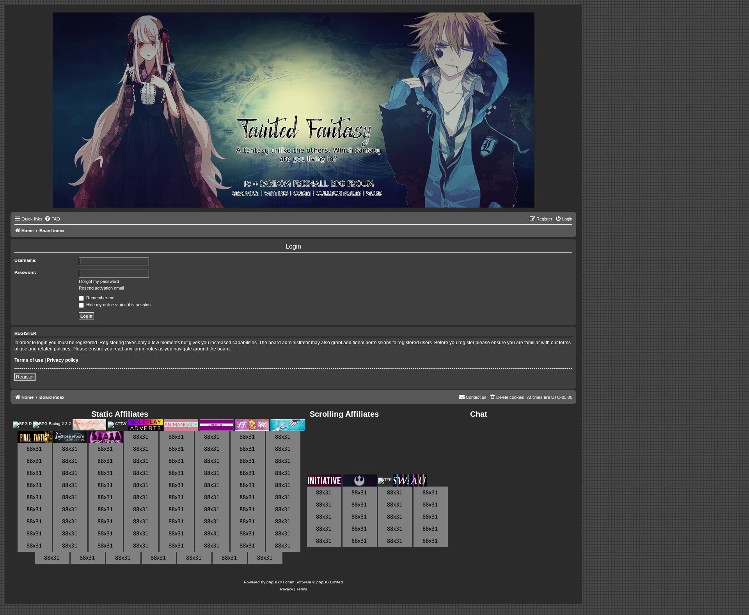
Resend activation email (101, 288)
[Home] (293, 110)
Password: (25, 272)
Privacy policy (62, 360)
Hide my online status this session (118, 304)
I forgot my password (99, 281)
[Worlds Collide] (252, 425)
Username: (25, 260)
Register (25, 377)
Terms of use (28, 360)
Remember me (99, 297)
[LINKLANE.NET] (216, 425)
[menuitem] (52, 219)
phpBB (272, 582)
